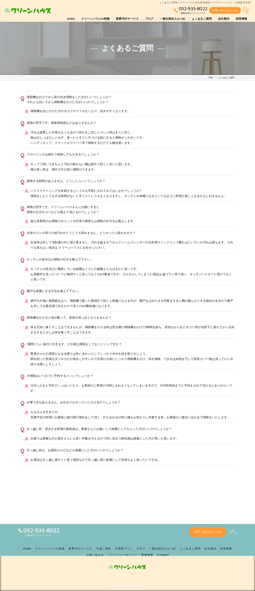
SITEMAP (163, 555)
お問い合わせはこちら (225, 10)
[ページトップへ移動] (233, 532)
